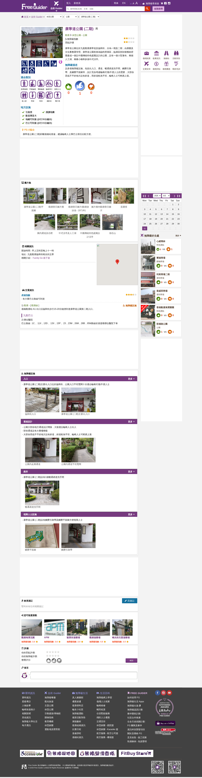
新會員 (77, 3)
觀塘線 (34, 305)
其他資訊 (26, 717)
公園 (85, 35)
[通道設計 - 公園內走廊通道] (42, 450)
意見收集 (131, 737)
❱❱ (178, 195)
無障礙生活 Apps (135, 701)
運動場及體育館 (52, 729)
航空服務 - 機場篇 (105, 737)
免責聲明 (142, 741)
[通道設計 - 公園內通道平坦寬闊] (78, 450)
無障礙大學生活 (29, 721)
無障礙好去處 (151, 235)
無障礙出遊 (133, 705)
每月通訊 (26, 725)
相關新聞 (26, 713)
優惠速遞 (76, 701)
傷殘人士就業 (103, 701)
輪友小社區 (77, 709)
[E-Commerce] (162, 3)
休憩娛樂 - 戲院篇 (105, 725)
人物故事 (26, 705)
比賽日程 (76, 729)
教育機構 (49, 721)
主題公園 (49, 705)
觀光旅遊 (49, 701)
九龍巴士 (28, 315)
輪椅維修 (101, 705)
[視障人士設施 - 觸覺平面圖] (42, 535)
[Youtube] (169, 693)
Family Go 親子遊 (41, 258)
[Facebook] (165, 3)
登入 (68, 3)
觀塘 (67, 35)
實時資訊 (26, 697)
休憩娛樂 (49, 725)
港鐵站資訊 (77, 737)
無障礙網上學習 (104, 697)
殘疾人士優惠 (103, 717)
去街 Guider (37, 17)
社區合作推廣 (134, 717)
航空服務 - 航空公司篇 (107, 733)
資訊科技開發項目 (136, 729)
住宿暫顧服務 (103, 713)
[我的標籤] (96, 29)
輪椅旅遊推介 (28, 709)
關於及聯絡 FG (134, 733)
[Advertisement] (79, 158)
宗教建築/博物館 (53, 713)
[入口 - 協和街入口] (42, 400)
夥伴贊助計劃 (134, 713)
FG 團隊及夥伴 (134, 725)
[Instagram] (169, 3)
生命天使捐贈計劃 (136, 721)
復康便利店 (77, 705)
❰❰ (144, 195)
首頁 (25, 17)
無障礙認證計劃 (135, 709)
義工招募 (142, 737)
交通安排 (101, 721)
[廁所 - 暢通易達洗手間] (42, 492)
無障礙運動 (77, 713)
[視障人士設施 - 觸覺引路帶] (78, 535)
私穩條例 (131, 741)
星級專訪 (26, 701)
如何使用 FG (133, 697)
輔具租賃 (101, 709)
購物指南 (49, 717)
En (123, 3)
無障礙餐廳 (50, 697)
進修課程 (76, 733)
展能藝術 (76, 721)
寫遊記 (131, 601)
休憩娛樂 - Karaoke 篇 (107, 729)
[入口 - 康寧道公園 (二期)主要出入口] (78, 400)
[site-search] (147, 8)
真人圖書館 (77, 697)
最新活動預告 (78, 717)
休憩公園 (76, 35)
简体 (116, 3)
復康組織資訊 (78, 725)
